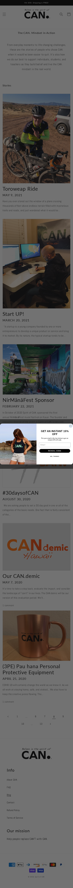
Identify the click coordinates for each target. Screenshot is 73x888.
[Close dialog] (70, 425)
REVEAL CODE (54, 451)
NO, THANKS (54, 456)
